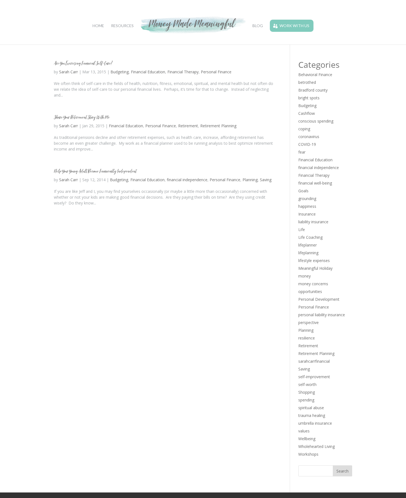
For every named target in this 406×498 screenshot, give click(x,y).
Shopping (306, 392)
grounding (307, 198)
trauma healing (311, 415)
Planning (250, 179)
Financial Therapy (183, 71)
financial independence (187, 179)
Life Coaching (310, 237)
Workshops (308, 454)
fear (301, 152)
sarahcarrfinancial (314, 361)
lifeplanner (307, 245)
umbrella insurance (315, 423)
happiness (307, 206)
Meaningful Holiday (315, 268)
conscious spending (315, 121)
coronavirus (308, 136)
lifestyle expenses (314, 260)
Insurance (307, 214)
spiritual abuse (311, 407)
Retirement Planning (218, 125)
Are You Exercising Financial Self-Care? (83, 63)
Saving (265, 179)
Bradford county (313, 90)
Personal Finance (216, 71)
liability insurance (313, 221)
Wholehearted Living (316, 446)
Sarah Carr (68, 71)
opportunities (310, 291)
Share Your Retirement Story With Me (82, 117)
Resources (122, 26)
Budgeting (119, 71)
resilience (306, 338)
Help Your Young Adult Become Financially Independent (95, 171)
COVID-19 (307, 144)
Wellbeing (306, 438)
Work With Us (294, 25)
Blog (257, 26)
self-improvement (314, 376)
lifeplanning (308, 252)
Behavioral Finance (315, 74)
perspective (308, 322)
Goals (303, 190)
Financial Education (148, 71)
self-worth (307, 384)
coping (304, 128)
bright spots (309, 97)
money (304, 276)
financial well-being (315, 183)
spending (306, 400)
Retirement (188, 125)
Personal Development (318, 299)
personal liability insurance (321, 314)
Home (98, 26)
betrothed (307, 82)
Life (301, 229)
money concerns (313, 283)
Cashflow (306, 113)
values (304, 431)
